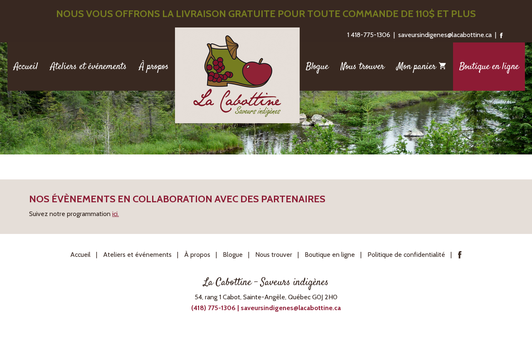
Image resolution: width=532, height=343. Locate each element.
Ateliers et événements (88, 66)
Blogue (317, 66)
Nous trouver (362, 66)
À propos (154, 66)
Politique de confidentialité (406, 254)
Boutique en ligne (489, 66)
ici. (115, 214)
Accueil (26, 66)
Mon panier (417, 66)
